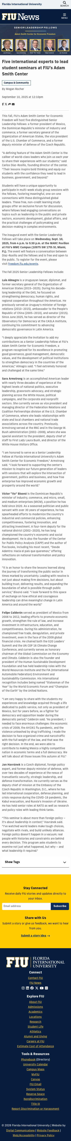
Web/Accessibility (24, 1135)
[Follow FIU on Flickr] (47, 988)
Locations (35, 1017)
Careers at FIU (35, 1041)
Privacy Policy (45, 1135)
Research (35, 1022)
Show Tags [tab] (12, 862)
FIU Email (35, 1084)
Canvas (35, 1079)
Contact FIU (35, 978)
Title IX (35, 1104)
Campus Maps (35, 1069)
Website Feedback (48, 1130)
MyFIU (35, 1074)
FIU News (35, 983)
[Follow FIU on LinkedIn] (28, 988)
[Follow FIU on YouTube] (42, 988)
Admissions (35, 1007)
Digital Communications (20, 1130)
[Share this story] (8, 104)
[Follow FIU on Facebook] (32, 988)
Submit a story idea (33, 936)
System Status (35, 1089)
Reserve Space (35, 1094)
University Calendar (35, 1064)
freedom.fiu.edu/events (23, 264)
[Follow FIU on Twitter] (37, 988)
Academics (35, 1012)
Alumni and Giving (35, 1036)
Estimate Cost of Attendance (35, 1046)
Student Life (35, 1027)
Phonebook (28, 1060)
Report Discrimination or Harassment (35, 1109)
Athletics (35, 1032)
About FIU (35, 1002)
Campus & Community (16, 83)
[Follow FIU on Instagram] (24, 988)
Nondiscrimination (35, 1099)
